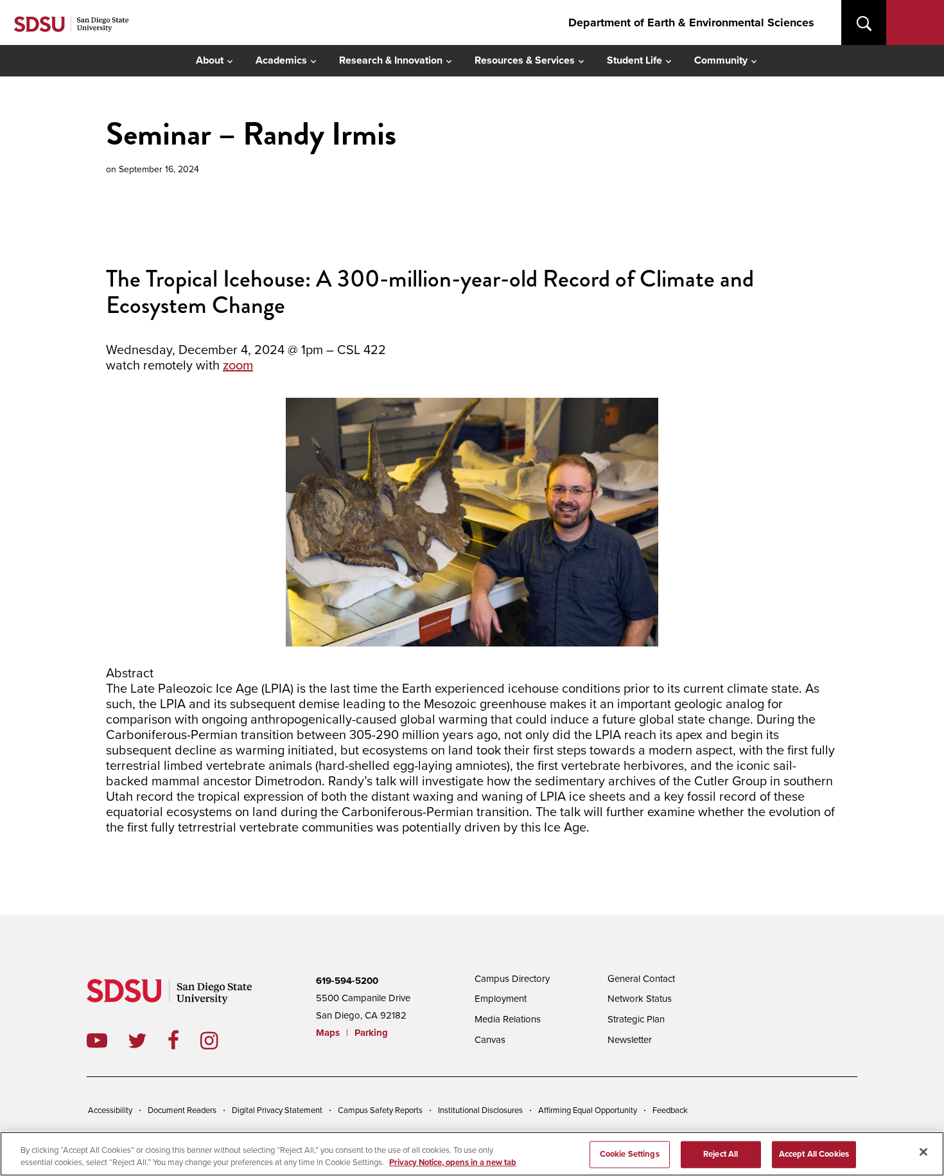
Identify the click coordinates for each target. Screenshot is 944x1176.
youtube (97, 1040)
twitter (148, 1040)
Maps (328, 1032)
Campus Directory (512, 978)
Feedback (670, 1110)
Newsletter (629, 1040)
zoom (238, 365)
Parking (371, 1032)
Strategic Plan (636, 1019)
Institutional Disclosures (480, 1110)
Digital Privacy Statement (277, 1110)
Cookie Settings (630, 1154)
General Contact (641, 978)
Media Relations (508, 1019)
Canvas (490, 1040)
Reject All (720, 1154)
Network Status (639, 998)
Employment (501, 998)
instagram (219, 1040)
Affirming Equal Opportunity (587, 1110)
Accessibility (110, 1110)
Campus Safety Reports (380, 1110)
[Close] (923, 1152)
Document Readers (182, 1110)
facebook (184, 1040)
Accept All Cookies (814, 1154)
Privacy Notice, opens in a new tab (452, 1162)
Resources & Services (525, 60)
